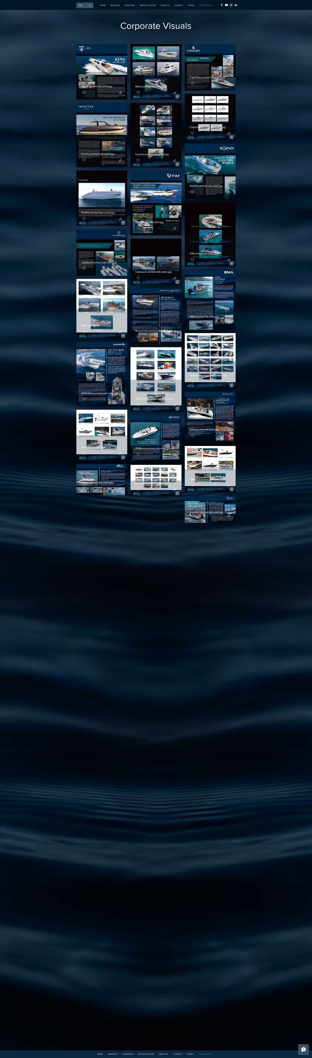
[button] (120, 93)
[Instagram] (231, 5)
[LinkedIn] (236, 5)
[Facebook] (221, 5)
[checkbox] (84, 92)
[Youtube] (226, 5)
